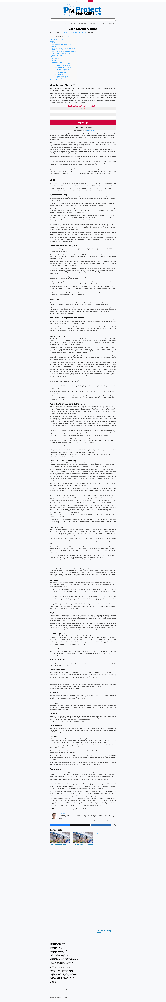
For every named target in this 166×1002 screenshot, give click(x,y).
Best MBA (111, 23)
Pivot (54, 60)
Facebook (105, 820)
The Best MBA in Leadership (57, 941)
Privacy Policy (71, 989)
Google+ (96, 820)
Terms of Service (59, 989)
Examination (93, 23)
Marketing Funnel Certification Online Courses (61, 967)
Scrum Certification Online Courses (59, 963)
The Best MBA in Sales (55, 944)
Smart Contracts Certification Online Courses (61, 970)
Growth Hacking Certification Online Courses (61, 962)
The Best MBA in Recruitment (57, 951)
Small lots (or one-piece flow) (61, 53)
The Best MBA (53, 979)
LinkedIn (92, 820)
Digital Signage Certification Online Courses (61, 958)
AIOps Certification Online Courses (59, 952)
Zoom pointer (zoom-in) (62, 64)
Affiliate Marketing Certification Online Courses (62, 973)
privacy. (93, 130)
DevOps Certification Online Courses (59, 954)
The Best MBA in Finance (56, 947)
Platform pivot (59, 71)
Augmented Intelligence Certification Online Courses (63, 974)
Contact (52, 989)
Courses (73, 23)
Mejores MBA (53, 982)
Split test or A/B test (58, 50)
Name (83, 109)
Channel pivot (59, 74)
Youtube (113, 820)
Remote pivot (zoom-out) (62, 65)
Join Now (90, 1)
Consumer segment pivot (62, 67)
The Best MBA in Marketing (56, 948)
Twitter (100, 820)
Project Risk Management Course (92, 941)
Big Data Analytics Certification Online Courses (62, 977)
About (65, 989)
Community (102, 23)
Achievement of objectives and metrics (63, 48)
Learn (52, 57)
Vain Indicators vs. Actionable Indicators (64, 51)
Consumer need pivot (61, 69)
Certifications (82, 23)
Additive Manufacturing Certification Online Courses (63, 971)
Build (52, 41)
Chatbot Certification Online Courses (59, 969)
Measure (53, 46)
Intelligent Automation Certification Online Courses (63, 975)
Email (83, 115)
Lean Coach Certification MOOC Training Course (74, 32)
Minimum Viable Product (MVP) (61, 44)
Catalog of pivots (58, 62)
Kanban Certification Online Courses (59, 955)
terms (88, 130)
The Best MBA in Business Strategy (58, 950)
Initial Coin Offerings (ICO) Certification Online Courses (64, 959)
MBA (66, 23)
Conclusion (53, 79)
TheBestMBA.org (102, 816)
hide (69, 36)
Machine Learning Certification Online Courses (62, 960)
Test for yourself (57, 55)
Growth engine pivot (61, 76)
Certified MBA (53, 981)
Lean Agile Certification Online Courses (60, 956)
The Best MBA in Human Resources (58, 946)
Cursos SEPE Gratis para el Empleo (58, 978)
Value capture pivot (60, 78)
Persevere (55, 58)
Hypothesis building (58, 43)
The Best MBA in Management (57, 943)
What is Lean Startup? (56, 39)
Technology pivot (60, 72)
